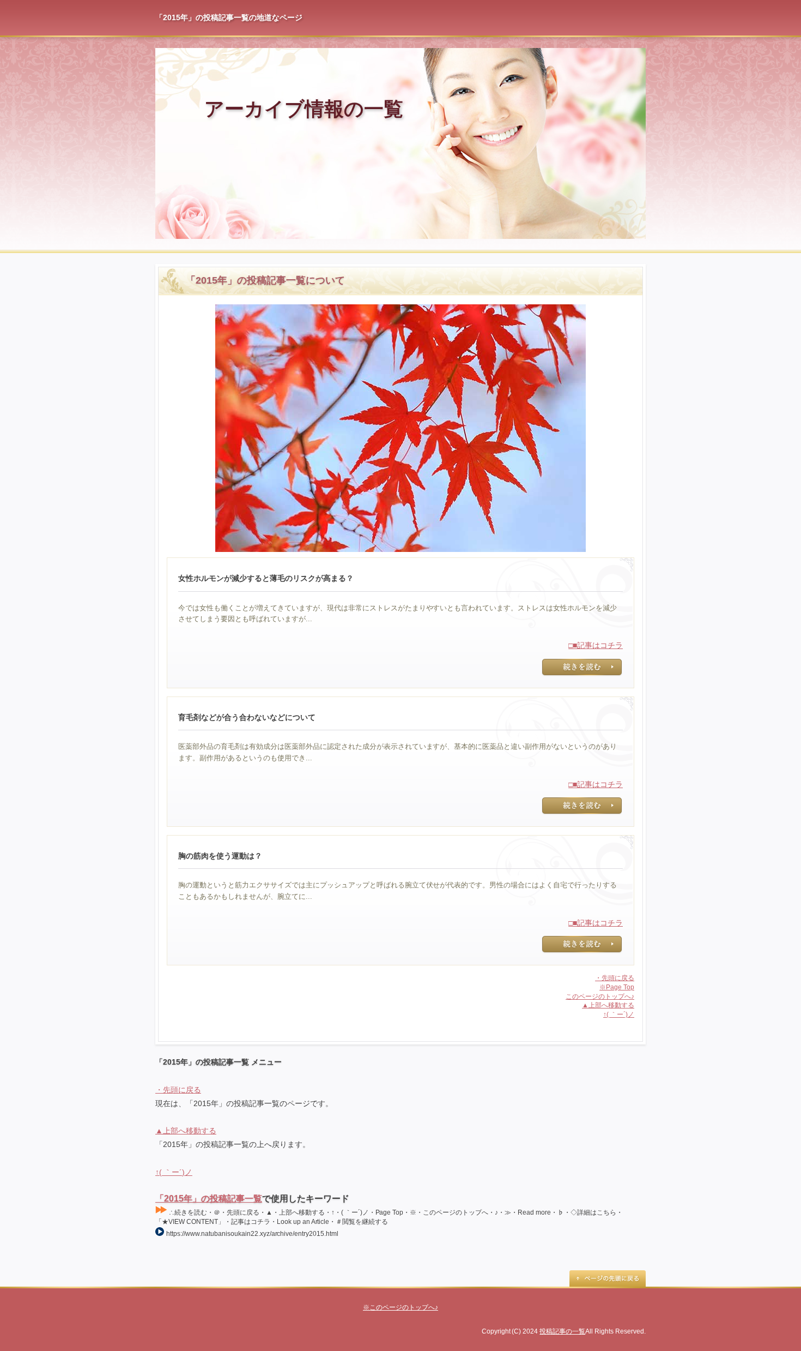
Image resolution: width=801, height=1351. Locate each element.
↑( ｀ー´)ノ (618, 1014)
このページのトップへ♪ (600, 996)
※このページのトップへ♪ (400, 1307)
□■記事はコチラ (595, 645)
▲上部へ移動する (608, 1005)
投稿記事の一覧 (562, 1331)
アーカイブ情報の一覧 (303, 109)
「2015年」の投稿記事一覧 (208, 1198)
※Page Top (616, 987)
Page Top (607, 1278)
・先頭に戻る (614, 978)
